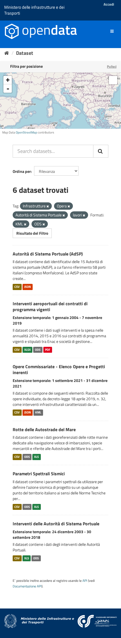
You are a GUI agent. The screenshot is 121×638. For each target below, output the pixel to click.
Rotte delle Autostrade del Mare (44, 429)
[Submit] (100, 151)
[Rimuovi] (47, 206)
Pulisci (111, 66)
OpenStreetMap (26, 132)
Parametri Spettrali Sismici (39, 473)
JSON (27, 286)
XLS (36, 456)
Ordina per (22, 171)
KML (38, 412)
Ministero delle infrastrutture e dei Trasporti (34, 10)
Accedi (109, 4)
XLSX (27, 349)
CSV (17, 286)
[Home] (6, 53)
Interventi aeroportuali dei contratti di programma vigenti (50, 306)
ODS (38, 349)
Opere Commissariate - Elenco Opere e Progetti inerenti (59, 369)
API (84, 580)
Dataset (24, 53)
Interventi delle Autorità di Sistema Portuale (56, 523)
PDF (47, 349)
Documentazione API (27, 586)
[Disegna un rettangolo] (113, 80)
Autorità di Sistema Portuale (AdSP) (48, 253)
